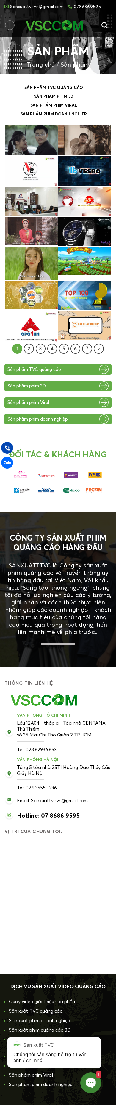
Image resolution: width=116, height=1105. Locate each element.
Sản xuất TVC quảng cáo (36, 1011)
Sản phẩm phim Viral (53, 105)
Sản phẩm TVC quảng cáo (53, 87)
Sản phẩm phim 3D (53, 96)
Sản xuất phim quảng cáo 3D (40, 1030)
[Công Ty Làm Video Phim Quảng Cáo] (56, 25)
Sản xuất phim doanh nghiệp (39, 1020)
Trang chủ (41, 64)
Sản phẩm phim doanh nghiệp (54, 114)
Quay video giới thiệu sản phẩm (42, 1001)
